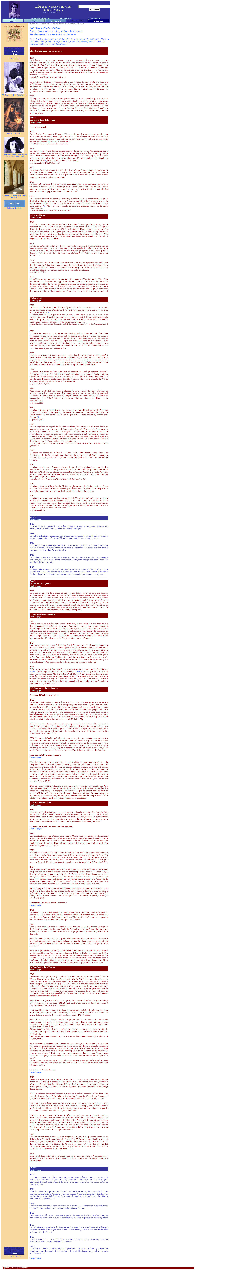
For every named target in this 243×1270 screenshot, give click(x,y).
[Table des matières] (14, 49)
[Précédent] (14, 52)
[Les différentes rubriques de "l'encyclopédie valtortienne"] (77, 22)
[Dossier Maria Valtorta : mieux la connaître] (55, 22)
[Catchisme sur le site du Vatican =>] (14, 41)
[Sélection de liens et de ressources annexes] (98, 22)
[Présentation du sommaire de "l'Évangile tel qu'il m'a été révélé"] (34, 22)
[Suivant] (14, 54)
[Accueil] (12, 22)
